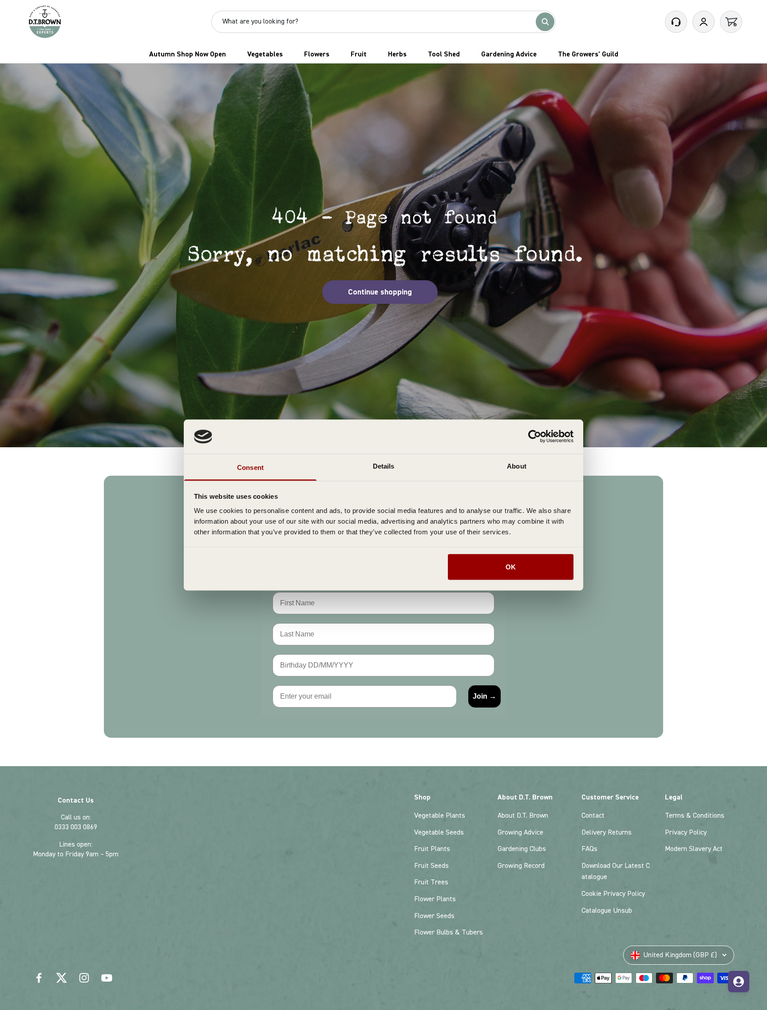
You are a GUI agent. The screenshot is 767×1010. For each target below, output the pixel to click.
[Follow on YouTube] (107, 978)
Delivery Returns (606, 832)
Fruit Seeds (431, 865)
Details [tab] (384, 465)
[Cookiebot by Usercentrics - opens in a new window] (534, 436)
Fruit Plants (432, 848)
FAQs (589, 848)
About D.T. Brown (523, 815)
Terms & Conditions (694, 815)
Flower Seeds (434, 915)
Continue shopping (380, 292)
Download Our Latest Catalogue (615, 871)
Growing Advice (520, 832)
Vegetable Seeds (439, 832)
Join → (484, 696)
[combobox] (377, 22)
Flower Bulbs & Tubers (448, 932)
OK (511, 567)
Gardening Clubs (522, 848)
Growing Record (521, 865)
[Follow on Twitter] (61, 978)
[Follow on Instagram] (84, 978)
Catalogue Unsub (606, 910)
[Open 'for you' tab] (738, 981)
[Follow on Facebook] (39, 978)
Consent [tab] (250, 467)
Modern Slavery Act (694, 848)
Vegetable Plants (439, 815)
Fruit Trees (431, 882)
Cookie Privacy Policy (613, 893)
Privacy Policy (686, 832)
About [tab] (516, 465)
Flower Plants (435, 899)
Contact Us (76, 800)
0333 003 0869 (76, 827)
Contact (593, 815)
